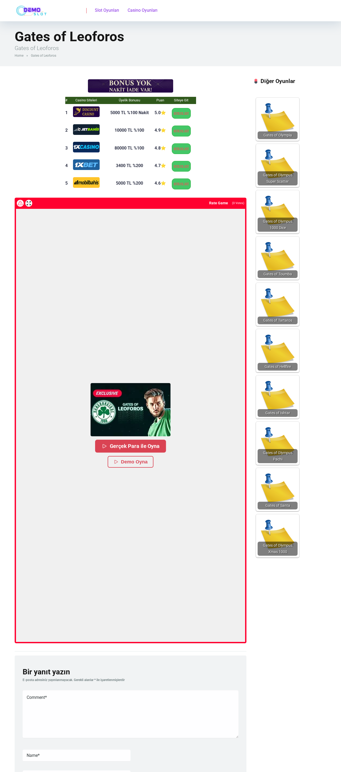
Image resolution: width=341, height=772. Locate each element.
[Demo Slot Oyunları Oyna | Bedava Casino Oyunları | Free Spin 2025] (31, 8)
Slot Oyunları (107, 10)
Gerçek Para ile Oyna (135, 446)
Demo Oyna (134, 461)
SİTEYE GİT (181, 113)
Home (19, 55)
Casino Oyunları (142, 10)
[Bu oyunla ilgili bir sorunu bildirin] (20, 203)
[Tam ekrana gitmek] (28, 203)
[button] (130, 409)
